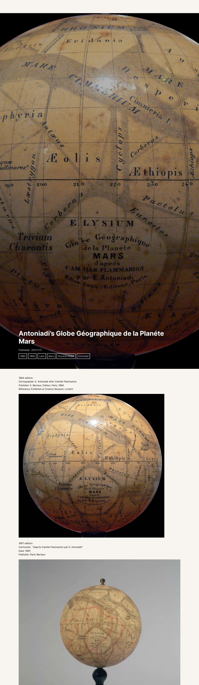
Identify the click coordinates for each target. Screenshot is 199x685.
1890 (32, 356)
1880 (22, 356)
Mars (51, 356)
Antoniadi (83, 356)
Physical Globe (66, 356)
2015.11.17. (36, 350)
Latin (41, 356)
